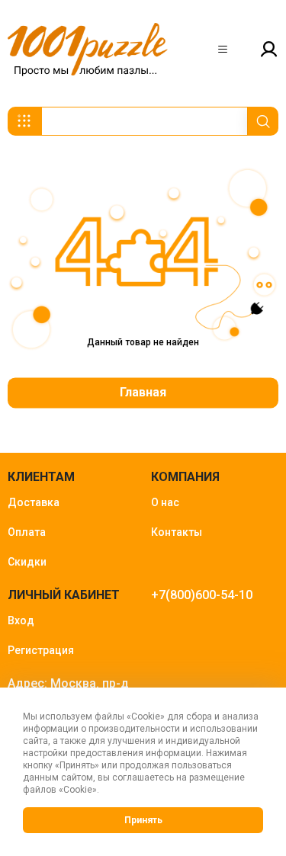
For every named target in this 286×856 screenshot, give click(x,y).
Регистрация (41, 650)
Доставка (33, 502)
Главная (143, 393)
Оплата (27, 532)
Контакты (176, 532)
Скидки (27, 562)
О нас (165, 502)
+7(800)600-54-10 (201, 595)
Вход (21, 620)
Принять (143, 820)
